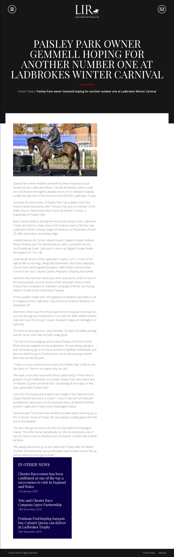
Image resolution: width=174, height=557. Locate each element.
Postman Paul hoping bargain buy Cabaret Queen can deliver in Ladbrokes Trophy (42, 522)
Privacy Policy (149, 552)
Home (21, 91)
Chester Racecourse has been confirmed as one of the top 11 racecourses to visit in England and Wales (42, 480)
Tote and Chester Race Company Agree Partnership (40, 502)
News (31, 91)
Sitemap (162, 552)
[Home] (87, 11)
